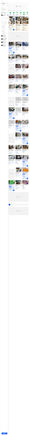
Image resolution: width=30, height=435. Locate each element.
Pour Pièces (3, 27)
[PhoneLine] (13, 29)
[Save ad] (13, 17)
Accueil (10, 10)
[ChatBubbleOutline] (10, 29)
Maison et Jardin (17, 10)
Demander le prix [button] (12, 90)
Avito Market (13, 10)
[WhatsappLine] (12, 29)
